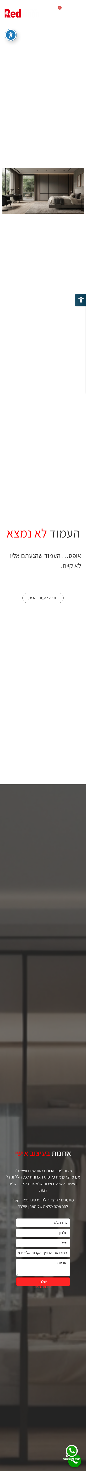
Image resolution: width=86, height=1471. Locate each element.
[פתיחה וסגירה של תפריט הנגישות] (10, 35)
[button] (76, 14)
